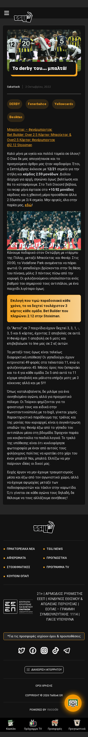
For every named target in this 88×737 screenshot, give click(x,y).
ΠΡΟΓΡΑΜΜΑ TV (58, 567)
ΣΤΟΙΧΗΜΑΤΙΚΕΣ (18, 567)
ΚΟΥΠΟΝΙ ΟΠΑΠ (18, 576)
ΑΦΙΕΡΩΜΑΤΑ (16, 558)
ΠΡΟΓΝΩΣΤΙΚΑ (57, 558)
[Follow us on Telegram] (67, 650)
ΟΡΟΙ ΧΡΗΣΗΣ (44, 685)
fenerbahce (37, 104)
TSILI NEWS (55, 549)
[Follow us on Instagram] (44, 650)
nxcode (52, 709)
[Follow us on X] (21, 650)
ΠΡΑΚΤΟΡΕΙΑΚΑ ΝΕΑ (21, 549)
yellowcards (63, 104)
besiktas (15, 117)
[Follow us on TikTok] (55, 650)
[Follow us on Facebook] (33, 650)
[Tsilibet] (23, 18)
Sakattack (13, 86)
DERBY (14, 104)
